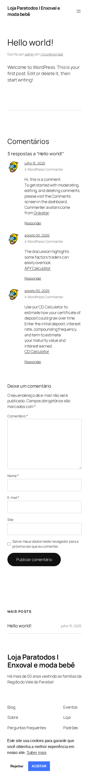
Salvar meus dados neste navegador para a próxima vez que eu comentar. (45, 544)
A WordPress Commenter (43, 169)
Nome (13, 475)
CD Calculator (36, 351)
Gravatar (41, 212)
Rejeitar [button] (16, 766)
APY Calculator (37, 268)
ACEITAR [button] (39, 766)
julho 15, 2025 (34, 163)
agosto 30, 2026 (37, 235)
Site (10, 519)
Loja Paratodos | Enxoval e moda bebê (41, 660)
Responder (32, 223)
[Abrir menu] (79, 11)
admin (29, 54)
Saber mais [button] (36, 752)
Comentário (17, 416)
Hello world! (19, 625)
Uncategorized (52, 54)
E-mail (13, 497)
